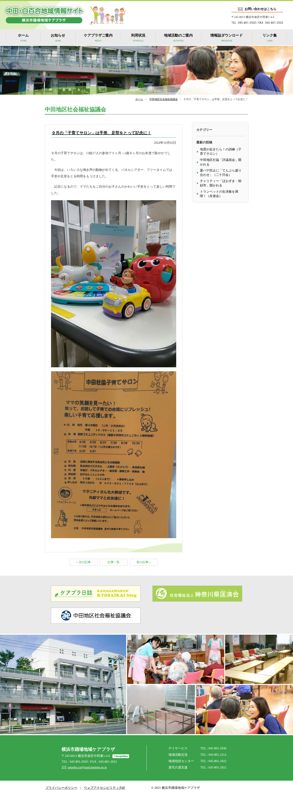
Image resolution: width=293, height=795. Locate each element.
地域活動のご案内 (178, 37)
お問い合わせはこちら (260, 9)
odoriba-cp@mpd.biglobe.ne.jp (87, 767)
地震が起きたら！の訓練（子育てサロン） (220, 151)
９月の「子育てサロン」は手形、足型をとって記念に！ (101, 133)
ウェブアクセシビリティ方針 (104, 787)
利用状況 (138, 37)
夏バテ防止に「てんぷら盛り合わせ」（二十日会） (220, 172)
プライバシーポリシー (61, 787)
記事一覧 (114, 562)
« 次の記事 (83, 562)
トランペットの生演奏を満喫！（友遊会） (219, 194)
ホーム (23, 37)
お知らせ (58, 37)
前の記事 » (144, 562)
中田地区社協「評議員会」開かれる (220, 162)
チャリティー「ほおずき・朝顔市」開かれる (220, 183)
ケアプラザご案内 (98, 37)
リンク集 (270, 37)
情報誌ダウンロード (226, 37)
